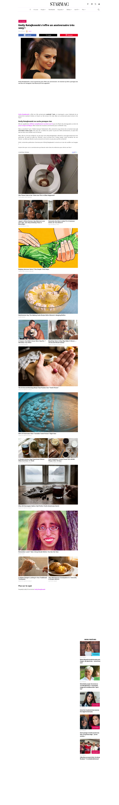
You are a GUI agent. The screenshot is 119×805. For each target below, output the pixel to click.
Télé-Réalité (51, 9)
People (43, 9)
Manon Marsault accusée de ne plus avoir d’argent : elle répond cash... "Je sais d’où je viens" (90, 661)
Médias (69, 9)
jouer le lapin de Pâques (25, 125)
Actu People (96, 704)
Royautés (60, 9)
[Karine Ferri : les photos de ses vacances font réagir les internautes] (90, 699)
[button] (87, 5)
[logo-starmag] (59, 4)
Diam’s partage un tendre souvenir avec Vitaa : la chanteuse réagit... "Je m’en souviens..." (89, 734)
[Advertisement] (59, 15)
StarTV (76, 9)
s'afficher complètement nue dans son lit (41, 124)
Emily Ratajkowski (23, 114)
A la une (36, 9)
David (30, 31)
